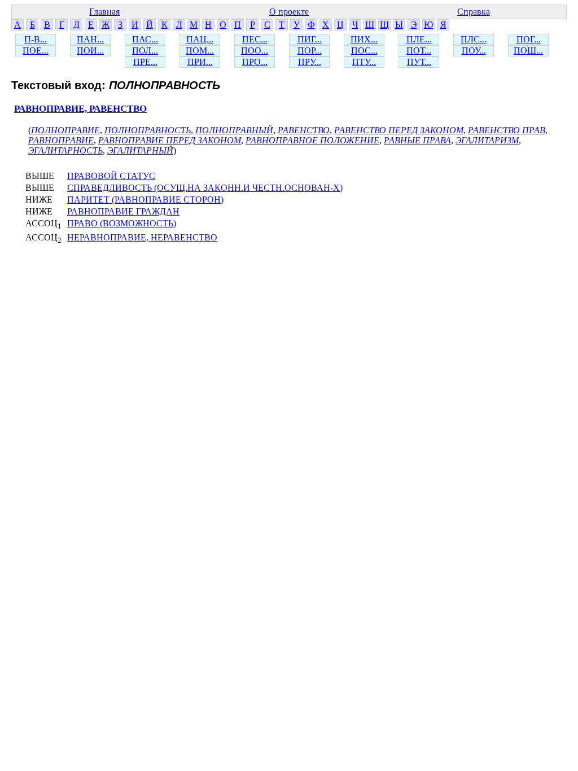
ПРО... (255, 62)
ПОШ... (528, 50)
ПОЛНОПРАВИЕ (65, 130)
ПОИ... (90, 50)
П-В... (35, 39)
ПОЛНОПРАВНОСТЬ (147, 130)
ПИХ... (364, 39)
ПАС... (145, 39)
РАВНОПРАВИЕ (61, 140)
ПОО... (254, 50)
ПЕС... (255, 39)
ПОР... (309, 50)
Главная (104, 11)
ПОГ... (528, 39)
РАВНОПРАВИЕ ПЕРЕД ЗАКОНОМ (169, 140)
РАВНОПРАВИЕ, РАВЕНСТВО (80, 108)
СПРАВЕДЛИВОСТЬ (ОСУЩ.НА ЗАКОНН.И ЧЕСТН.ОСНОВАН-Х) (205, 187)
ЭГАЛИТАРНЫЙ (140, 150)
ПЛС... (474, 39)
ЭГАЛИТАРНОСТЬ (65, 150)
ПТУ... (364, 62)
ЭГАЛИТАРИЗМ (487, 140)
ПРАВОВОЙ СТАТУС (111, 176)
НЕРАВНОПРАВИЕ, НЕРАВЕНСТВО (142, 237)
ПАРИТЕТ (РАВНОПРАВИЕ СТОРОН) (145, 199)
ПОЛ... (145, 50)
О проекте (289, 11)
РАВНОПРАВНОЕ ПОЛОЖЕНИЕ (312, 140)
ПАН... (90, 39)
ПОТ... (418, 50)
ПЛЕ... (419, 39)
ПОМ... (200, 50)
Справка (473, 11)
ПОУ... (474, 50)
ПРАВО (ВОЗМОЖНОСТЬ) (121, 223)
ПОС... (364, 50)
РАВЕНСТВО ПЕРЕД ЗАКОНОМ (398, 130)
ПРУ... (309, 62)
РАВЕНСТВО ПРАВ (506, 130)
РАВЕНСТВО (304, 130)
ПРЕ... (145, 62)
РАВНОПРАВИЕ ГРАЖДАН (123, 211)
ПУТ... (419, 62)
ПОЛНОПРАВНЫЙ (234, 130)
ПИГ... (309, 39)
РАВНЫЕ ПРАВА (417, 140)
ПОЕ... (36, 50)
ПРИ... (200, 62)
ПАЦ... (199, 39)
